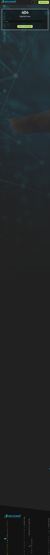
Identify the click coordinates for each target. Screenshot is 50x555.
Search (6, 21)
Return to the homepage (25, 26)
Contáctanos (44, 2)
